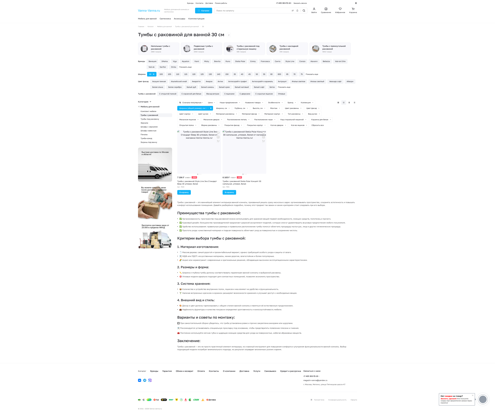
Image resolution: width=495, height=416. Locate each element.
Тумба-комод (146, 138)
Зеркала (144, 123)
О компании (229, 371)
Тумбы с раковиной (149, 115)
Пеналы (144, 134)
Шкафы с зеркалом (149, 127)
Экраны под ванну (149, 142)
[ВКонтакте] (139, 380)
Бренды (154, 371)
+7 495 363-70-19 (283, 3)
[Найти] (304, 10)
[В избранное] (218, 133)
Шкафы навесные (148, 130)
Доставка (244, 371)
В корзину (184, 192)
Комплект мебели (148, 111)
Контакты (214, 371)
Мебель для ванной (150, 106)
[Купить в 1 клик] (218, 141)
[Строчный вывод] (349, 102)
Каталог (142, 371)
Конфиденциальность (337, 400)
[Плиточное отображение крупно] (338, 102)
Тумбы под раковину (150, 119)
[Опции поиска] (292, 10)
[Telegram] (144, 380)
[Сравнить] (218, 137)
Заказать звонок (300, 3)
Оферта (354, 400)
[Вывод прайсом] (354, 102)
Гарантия (167, 371)
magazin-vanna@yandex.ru (315, 380)
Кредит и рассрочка (290, 371)
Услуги (256, 371)
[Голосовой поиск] (298, 10)
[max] (149, 380)
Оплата (201, 371)
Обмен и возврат (184, 371)
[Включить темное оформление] (356, 3)
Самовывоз (270, 371)
